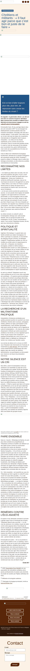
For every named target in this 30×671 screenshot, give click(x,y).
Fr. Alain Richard (12, 346)
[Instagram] (26, 2)
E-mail (6, 647)
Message (7, 653)
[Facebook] (23, 2)
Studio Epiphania (19, 633)
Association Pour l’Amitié (13, 568)
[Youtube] (28, 2)
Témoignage (7, 11)
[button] (20, 1)
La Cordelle (16, 431)
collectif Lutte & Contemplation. (10, 124)
